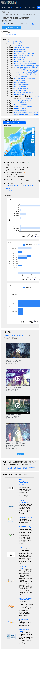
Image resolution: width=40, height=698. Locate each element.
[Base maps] (32, 141)
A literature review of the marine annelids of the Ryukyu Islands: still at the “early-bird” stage (19, 186)
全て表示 (10, 191)
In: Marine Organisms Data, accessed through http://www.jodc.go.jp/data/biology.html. (21, 468)
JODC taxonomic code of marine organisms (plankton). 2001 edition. (21, 466)
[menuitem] (7, 7)
